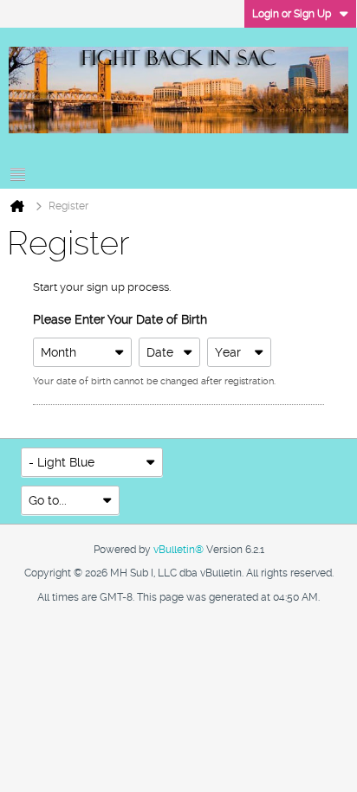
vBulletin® (178, 550)
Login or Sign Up (291, 14)
